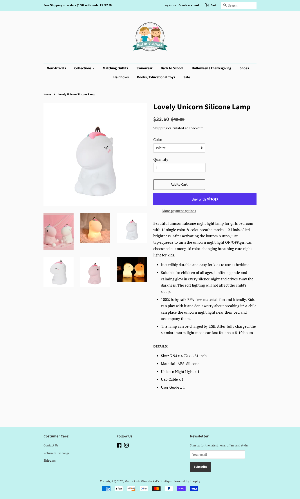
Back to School (172, 68)
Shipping (160, 128)
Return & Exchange (56, 453)
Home (47, 94)
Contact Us (50, 445)
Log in (167, 5)
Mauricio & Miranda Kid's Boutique (148, 481)
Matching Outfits (115, 68)
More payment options (179, 210)
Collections (83, 68)
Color (157, 139)
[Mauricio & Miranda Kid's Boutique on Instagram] (126, 446)
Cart (213, 5)
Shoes (244, 68)
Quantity (160, 159)
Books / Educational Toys (156, 77)
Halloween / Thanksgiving (211, 68)
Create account (189, 5)
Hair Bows (121, 77)
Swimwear (144, 68)
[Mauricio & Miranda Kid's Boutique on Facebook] (119, 446)
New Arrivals (56, 68)
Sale (186, 77)
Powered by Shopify (186, 481)
